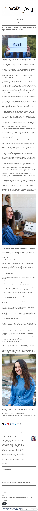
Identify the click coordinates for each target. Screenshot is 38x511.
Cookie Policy (16, 509)
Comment (32, 480)
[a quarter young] (19, 8)
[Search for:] (18, 488)
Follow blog (4, 495)
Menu (19, 22)
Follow (4, 503)
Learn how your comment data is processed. (22, 482)
